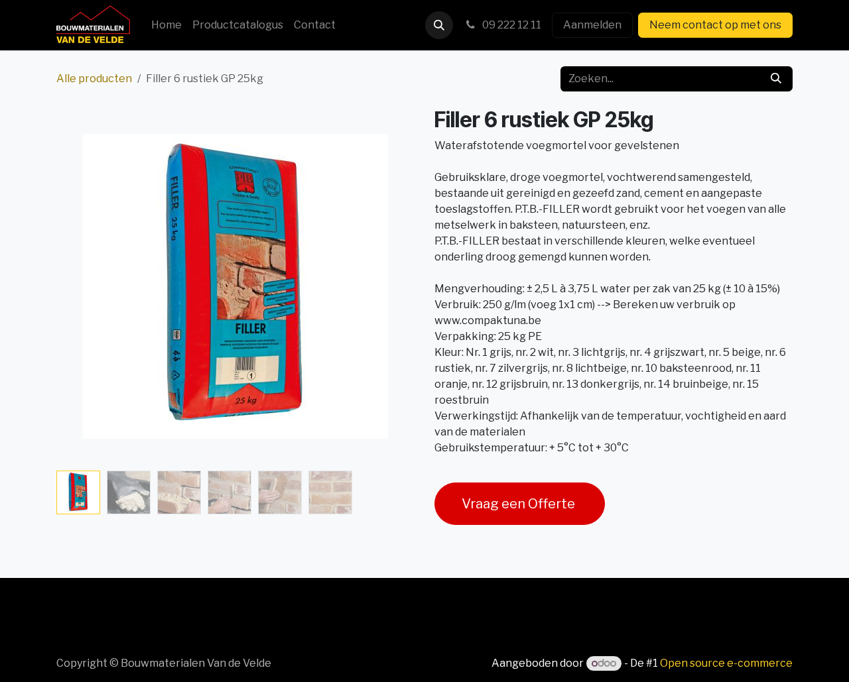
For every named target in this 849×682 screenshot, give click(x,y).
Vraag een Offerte (520, 504)
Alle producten (94, 78)
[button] (439, 25)
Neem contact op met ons (715, 25)
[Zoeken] (776, 78)
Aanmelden (592, 25)
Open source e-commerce (726, 663)
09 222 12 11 (510, 25)
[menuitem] (166, 25)
